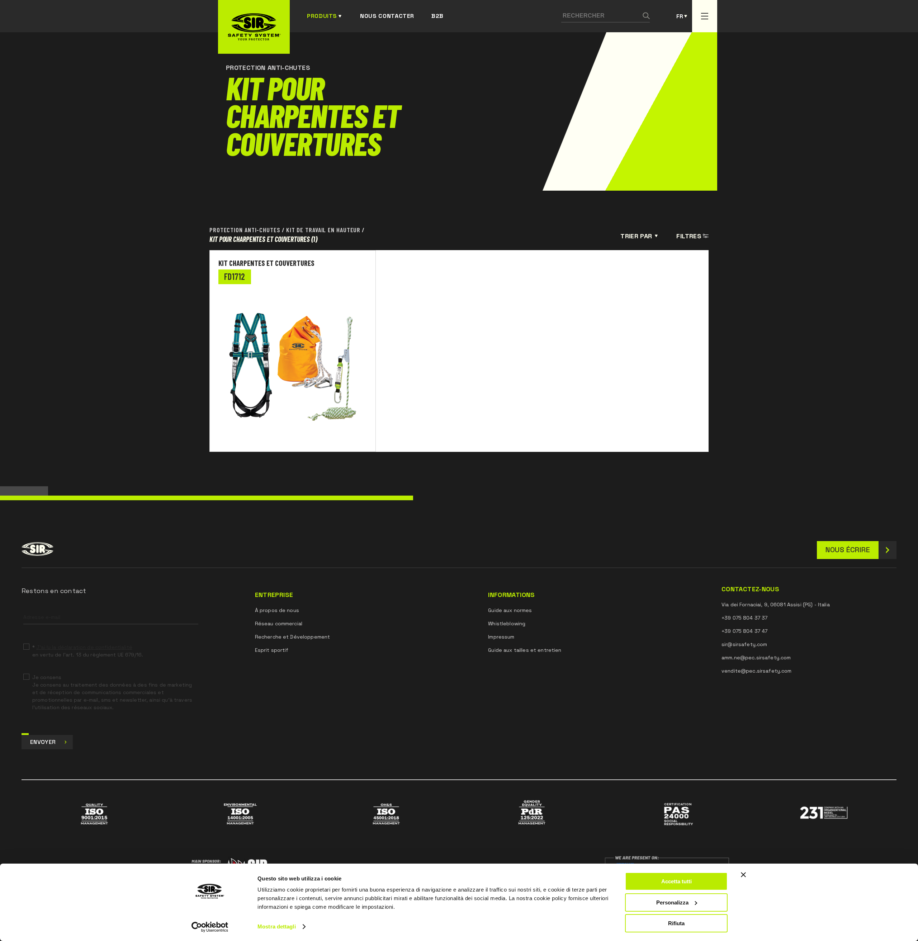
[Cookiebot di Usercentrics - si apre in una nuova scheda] (210, 927)
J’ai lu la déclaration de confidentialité (84, 647)
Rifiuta (676, 923)
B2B (437, 16)
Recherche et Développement (292, 637)
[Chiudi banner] (743, 874)
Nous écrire (847, 549)
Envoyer (43, 742)
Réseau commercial (278, 623)
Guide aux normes (510, 610)
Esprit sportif (272, 650)
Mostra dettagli (276, 926)
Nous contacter (387, 16)
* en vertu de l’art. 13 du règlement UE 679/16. (87, 651)
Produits (322, 16)
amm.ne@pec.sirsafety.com (756, 657)
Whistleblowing (506, 623)
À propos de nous (277, 610)
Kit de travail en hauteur (323, 229)
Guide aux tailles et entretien (524, 650)
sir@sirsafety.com (744, 644)
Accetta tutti (676, 881)
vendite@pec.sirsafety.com (756, 671)
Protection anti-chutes (244, 229)
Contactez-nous (750, 589)
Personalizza (672, 902)
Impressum (501, 637)
